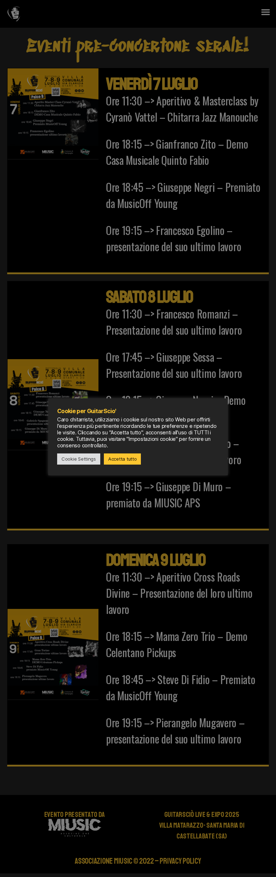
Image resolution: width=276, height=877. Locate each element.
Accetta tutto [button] (122, 459)
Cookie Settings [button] (78, 459)
